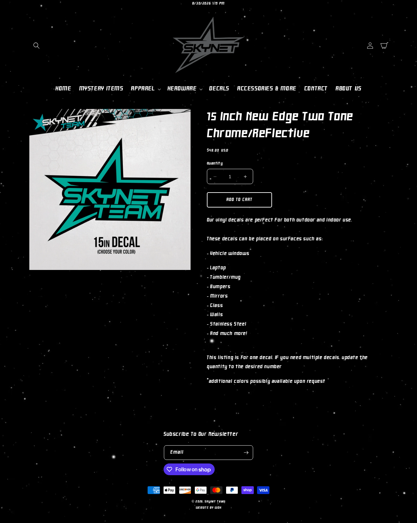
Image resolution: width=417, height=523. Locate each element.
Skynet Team (215, 502)
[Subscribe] (246, 452)
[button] (36, 45)
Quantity (215, 163)
